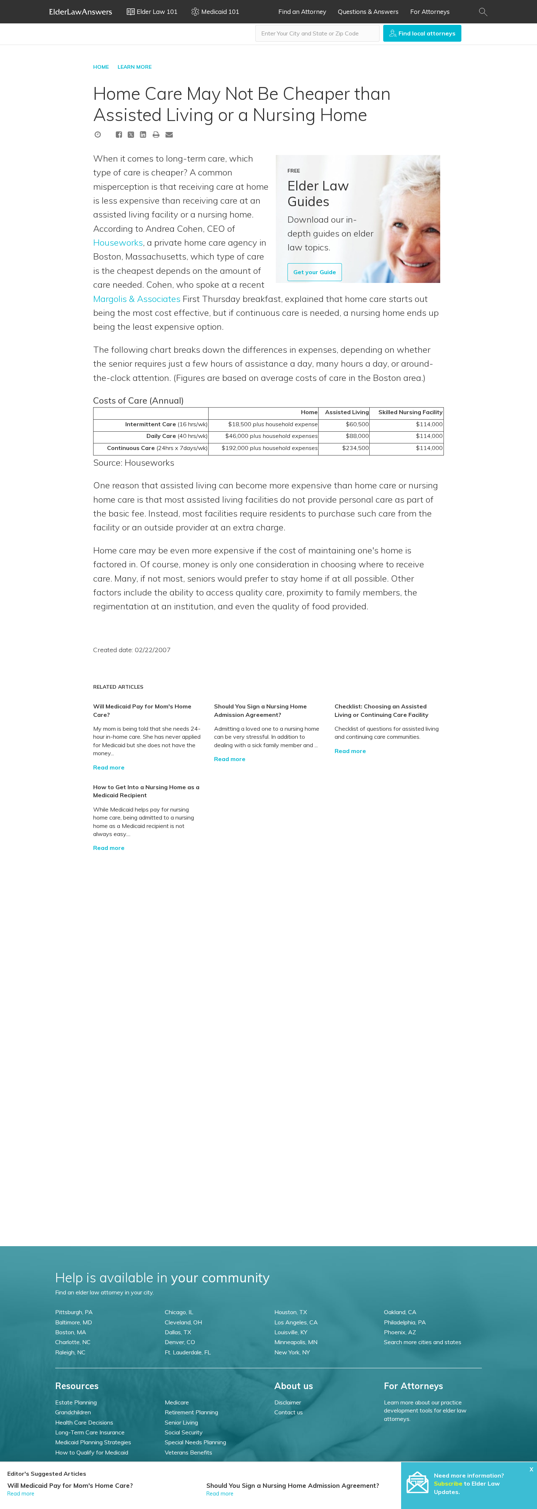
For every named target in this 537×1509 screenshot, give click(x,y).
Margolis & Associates (136, 298)
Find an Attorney (302, 11)
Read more (109, 767)
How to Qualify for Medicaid (91, 1452)
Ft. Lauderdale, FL (188, 1352)
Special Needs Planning (195, 1442)
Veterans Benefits (188, 1452)
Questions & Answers (368, 11)
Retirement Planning (191, 1412)
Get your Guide (314, 272)
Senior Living (181, 1422)
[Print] (156, 134)
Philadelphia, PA (405, 1322)
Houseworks (118, 242)
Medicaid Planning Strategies (93, 1442)
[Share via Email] (169, 134)
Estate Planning (76, 1402)
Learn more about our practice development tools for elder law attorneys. (425, 1410)
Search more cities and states (422, 1342)
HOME (101, 67)
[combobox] (317, 33)
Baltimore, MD (73, 1322)
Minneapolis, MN (295, 1342)
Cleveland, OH (183, 1322)
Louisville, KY (290, 1332)
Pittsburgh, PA (74, 1312)
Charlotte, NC (73, 1342)
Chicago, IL (179, 1312)
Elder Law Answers (80, 12)
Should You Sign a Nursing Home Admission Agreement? (292, 1485)
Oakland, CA (400, 1312)
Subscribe (448, 1483)
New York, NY (292, 1352)
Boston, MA (70, 1332)
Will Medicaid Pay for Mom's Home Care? (70, 1485)
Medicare (177, 1402)
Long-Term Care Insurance (90, 1432)
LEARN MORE (135, 67)
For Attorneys (430, 11)
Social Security (184, 1432)
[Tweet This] (131, 135)
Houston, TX (290, 1312)
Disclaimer (287, 1402)
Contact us (288, 1412)
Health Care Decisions (84, 1422)
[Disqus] (268, 943)
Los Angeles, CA (296, 1322)
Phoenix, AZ (400, 1332)
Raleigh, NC (70, 1352)
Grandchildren (73, 1412)
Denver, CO (180, 1342)
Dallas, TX (178, 1332)
